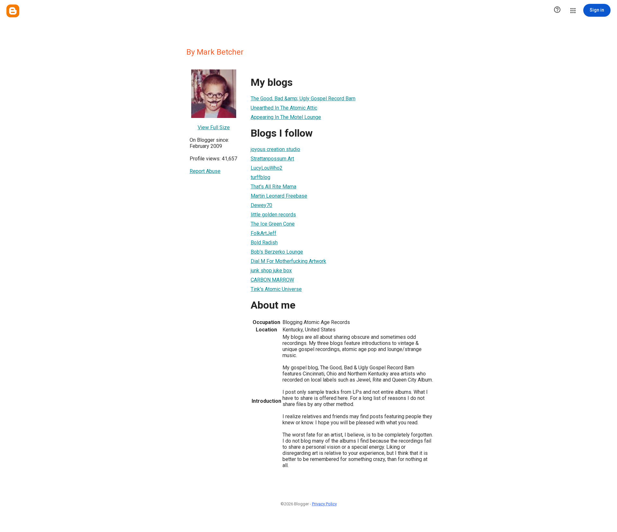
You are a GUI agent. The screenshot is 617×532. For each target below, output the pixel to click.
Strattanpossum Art (272, 159)
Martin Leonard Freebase (279, 196)
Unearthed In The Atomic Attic (284, 108)
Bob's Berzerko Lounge (277, 252)
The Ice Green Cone (273, 224)
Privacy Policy (324, 503)
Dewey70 (261, 205)
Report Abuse (205, 171)
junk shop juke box (271, 270)
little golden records (273, 215)
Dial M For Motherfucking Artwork (288, 261)
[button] (557, 10)
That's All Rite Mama (273, 187)
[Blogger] (12, 11)
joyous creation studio (275, 149)
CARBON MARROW (272, 280)
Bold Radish (264, 242)
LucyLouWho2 (266, 168)
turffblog (260, 177)
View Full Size (214, 127)
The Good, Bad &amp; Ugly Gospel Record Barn (303, 98)
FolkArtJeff (263, 233)
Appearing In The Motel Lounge (286, 117)
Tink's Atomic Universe (276, 289)
